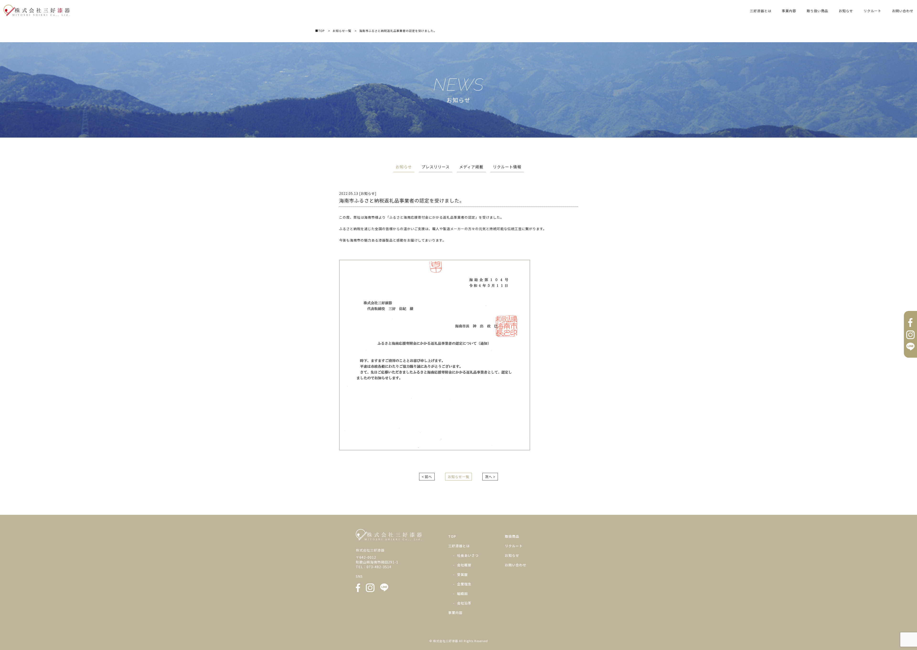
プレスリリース (435, 167)
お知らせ (846, 10)
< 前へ (427, 476)
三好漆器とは (760, 10)
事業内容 (789, 10)
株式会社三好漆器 (37, 10)
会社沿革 (464, 603)
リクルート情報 (507, 167)
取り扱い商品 (817, 10)
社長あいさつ (468, 555)
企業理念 (464, 584)
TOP (452, 536)
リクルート (872, 10)
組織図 (462, 593)
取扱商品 (512, 536)
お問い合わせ (902, 10)
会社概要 (464, 564)
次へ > (490, 476)
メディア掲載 (471, 167)
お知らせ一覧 (458, 476)
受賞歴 (462, 574)
